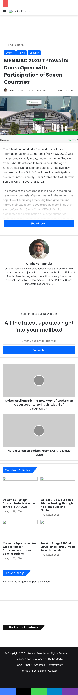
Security (19, 44)
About (28, 664)
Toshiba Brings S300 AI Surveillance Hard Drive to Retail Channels (57, 547)
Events (10, 52)
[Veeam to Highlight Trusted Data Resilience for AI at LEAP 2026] (20, 487)
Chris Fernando (16, 90)
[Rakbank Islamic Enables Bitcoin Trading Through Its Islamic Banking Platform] (57, 487)
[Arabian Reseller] (19, 11)
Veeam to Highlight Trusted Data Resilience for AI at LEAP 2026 (19, 503)
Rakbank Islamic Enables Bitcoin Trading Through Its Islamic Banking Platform (56, 505)
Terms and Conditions (33, 670)
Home (9, 44)
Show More (38, 223)
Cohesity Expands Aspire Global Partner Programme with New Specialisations (19, 549)
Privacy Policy (55, 664)
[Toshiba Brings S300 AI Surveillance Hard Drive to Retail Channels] (57, 530)
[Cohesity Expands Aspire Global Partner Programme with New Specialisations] (20, 530)
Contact (52, 670)
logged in (23, 581)
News (21, 52)
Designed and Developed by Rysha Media (39, 659)
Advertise (39, 664)
